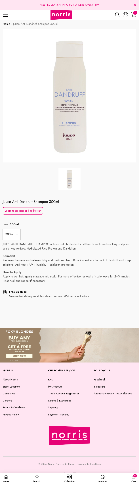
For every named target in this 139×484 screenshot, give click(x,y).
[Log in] (125, 14)
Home (6, 24)
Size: (11, 224)
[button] (135, 4)
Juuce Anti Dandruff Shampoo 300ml (31, 201)
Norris (51, 464)
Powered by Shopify (65, 464)
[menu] (5, 14)
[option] (69, 95)
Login (8, 211)
